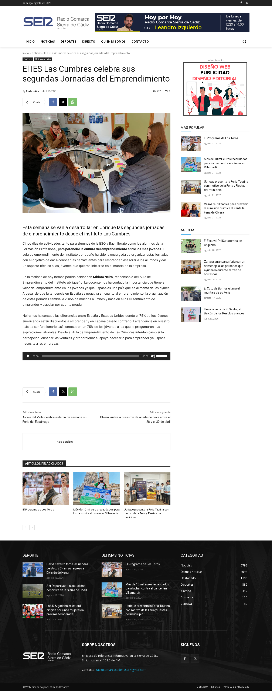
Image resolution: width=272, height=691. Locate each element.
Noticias (36, 53)
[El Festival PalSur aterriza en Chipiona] (191, 246)
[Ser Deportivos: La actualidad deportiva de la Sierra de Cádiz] (33, 591)
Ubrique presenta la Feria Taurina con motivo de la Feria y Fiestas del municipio (146, 513)
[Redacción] (39, 442)
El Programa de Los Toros (38, 509)
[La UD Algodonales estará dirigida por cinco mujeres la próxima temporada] (33, 611)
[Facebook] (241, 3)
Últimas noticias (43, 59)
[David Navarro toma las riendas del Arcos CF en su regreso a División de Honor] (33, 569)
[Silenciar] (153, 356)
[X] (247, 3)
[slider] (162, 356)
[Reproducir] (28, 356)
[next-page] (32, 527)
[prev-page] (25, 527)
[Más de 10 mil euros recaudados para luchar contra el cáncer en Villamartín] (96, 488)
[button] (244, 41)
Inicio (26, 53)
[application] (96, 356)
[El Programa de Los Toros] (46, 488)
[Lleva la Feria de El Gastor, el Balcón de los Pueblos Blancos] (191, 314)
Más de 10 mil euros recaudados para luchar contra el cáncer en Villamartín (225, 163)
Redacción (32, 91)
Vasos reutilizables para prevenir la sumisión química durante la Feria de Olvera (226, 208)
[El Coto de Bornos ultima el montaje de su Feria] (191, 294)
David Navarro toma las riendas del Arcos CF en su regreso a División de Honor (67, 568)
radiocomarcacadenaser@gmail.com (121, 670)
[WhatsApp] (72, 102)
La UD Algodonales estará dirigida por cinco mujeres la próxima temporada (65, 610)
